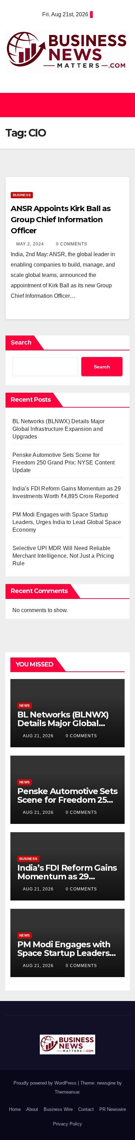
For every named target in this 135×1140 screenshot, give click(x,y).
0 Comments (71, 244)
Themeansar (67, 1092)
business (22, 195)
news (24, 705)
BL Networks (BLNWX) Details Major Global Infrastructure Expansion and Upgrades (58, 429)
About (32, 1109)
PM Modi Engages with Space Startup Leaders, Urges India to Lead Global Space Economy (66, 522)
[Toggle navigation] (122, 105)
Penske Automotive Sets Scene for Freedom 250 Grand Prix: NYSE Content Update (63, 462)
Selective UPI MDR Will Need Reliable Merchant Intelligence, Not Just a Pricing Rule (63, 555)
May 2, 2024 (30, 244)
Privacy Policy (67, 1123)
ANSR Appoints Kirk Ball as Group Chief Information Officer (60, 219)
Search (21, 342)
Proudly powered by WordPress (46, 1083)
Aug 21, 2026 (38, 735)
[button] (64, 105)
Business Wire (58, 1109)
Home (15, 1109)
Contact (86, 1109)
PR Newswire (112, 1109)
